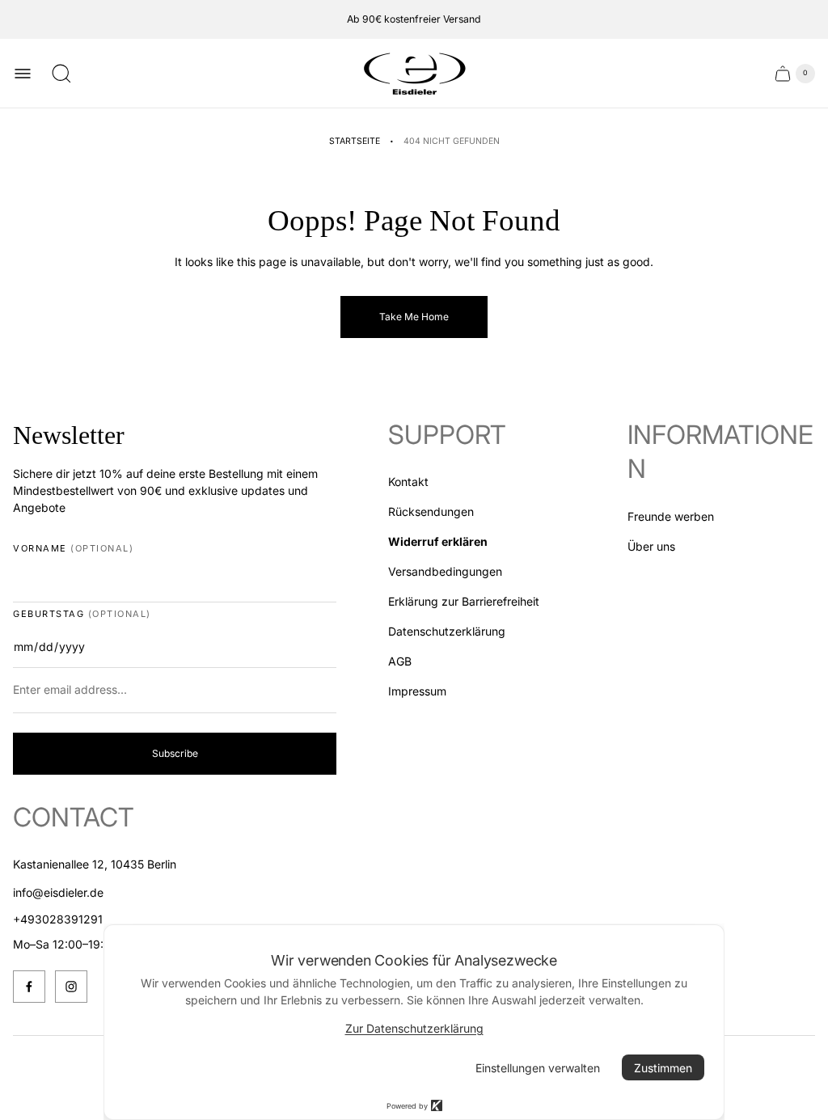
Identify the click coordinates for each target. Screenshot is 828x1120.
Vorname (73, 548)
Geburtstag (82, 614)
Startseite (354, 141)
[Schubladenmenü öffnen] (22, 73)
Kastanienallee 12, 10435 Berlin (94, 864)
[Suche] (61, 73)
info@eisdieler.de (58, 892)
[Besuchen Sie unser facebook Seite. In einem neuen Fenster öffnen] (29, 986)
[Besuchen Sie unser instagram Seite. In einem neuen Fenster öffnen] (71, 986)
